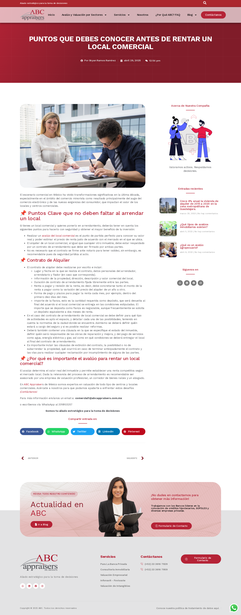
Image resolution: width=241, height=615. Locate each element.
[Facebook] (193, 283)
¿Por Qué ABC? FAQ (167, 14)
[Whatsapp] (180, 283)
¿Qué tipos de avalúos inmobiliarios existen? (194, 226)
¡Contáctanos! (28, 391)
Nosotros (142, 14)
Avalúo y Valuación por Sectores (82, 14)
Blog (190, 14)
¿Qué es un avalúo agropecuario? (191, 246)
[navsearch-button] (204, 3)
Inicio (51, 14)
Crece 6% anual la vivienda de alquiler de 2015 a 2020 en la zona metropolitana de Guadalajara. (199, 205)
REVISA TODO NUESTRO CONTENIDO (54, 493)
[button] (32, 431)
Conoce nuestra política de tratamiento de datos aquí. (187, 608)
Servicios (119, 14)
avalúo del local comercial (58, 235)
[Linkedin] (186, 283)
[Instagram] (200, 283)
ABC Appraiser (33, 384)
